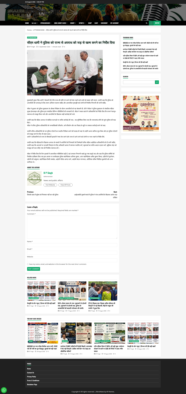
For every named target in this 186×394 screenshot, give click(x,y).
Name (30, 241)
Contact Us (30, 372)
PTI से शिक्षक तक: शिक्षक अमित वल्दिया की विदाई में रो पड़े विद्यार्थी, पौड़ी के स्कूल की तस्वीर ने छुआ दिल (101, 305)
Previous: (42, 193)
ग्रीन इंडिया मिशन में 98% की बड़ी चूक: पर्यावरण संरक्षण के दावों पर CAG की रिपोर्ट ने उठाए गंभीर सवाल (140, 56)
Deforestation (100, 341)
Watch (157, 23)
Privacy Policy (31, 376)
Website (30, 257)
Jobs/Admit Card (60, 23)
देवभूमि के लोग (42, 11)
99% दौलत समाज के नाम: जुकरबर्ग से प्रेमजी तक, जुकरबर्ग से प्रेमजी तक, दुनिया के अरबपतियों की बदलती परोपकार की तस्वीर (72, 305)
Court (72, 23)
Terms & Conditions (33, 380)
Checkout (104, 23)
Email (29, 249)
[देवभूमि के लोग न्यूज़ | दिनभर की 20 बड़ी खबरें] (41, 291)
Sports (81, 23)
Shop (90, 23)
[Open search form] (146, 23)
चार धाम (34, 23)
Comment (31, 214)
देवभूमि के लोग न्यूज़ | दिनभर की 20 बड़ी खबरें (41, 303)
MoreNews (100, 392)
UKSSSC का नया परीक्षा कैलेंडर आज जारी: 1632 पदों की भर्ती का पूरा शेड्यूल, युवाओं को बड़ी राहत (140, 44)
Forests (108, 341)
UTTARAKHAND (45, 23)
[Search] (157, 82)
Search (125, 77)
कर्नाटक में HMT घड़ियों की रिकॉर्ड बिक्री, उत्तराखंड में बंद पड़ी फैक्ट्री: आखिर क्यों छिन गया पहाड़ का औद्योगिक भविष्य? (140, 50)
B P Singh (32, 47)
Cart (96, 23)
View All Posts (66, 185)
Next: (95, 195)
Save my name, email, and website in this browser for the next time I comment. (58, 264)
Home (27, 23)
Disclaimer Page (32, 384)
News (61, 298)
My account (114, 23)
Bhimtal (65, 341)
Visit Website (50, 185)
